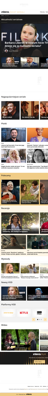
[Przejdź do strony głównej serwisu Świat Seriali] (17, 12)
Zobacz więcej (38, 361)
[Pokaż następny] (45, 319)
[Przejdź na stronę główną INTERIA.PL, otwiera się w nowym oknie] (5, 12)
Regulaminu (26, 389)
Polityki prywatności (33, 389)
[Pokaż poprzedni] (33, 319)
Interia (2, 15)
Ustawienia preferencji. (42, 389)
